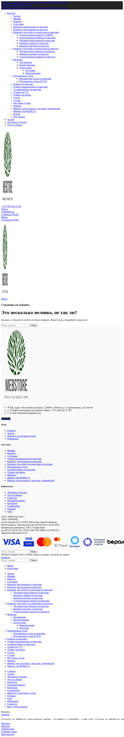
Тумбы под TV (21, 92)
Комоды (17, 21)
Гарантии (12, 498)
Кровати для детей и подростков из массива (36, 32)
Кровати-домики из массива (34, 43)
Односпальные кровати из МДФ (36, 35)
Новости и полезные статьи (21, 436)
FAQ (9, 511)
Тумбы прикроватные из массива (30, 86)
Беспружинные (27, 65)
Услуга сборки (14, 495)
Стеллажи (18, 24)
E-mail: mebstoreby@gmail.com (16, 5)
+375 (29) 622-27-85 (11, 206)
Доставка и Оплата (17, 492)
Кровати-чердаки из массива (34, 46)
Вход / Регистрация (17, 706)
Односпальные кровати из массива (37, 37)
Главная (11, 430)
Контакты (12, 503)
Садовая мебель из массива (27, 89)
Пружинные (25, 62)
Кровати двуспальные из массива (30, 27)
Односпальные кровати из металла (37, 57)
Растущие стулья (21, 103)
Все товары (19, 116)
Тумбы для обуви (22, 95)
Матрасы (18, 59)
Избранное (12, 438)
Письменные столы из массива (35, 78)
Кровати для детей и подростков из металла (36, 48)
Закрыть (5, 557)
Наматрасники (33, 73)
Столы (16, 97)
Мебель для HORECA (24, 111)
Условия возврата (16, 500)
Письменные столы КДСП (33, 81)
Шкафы (17, 18)
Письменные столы (23, 76)
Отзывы (11, 508)
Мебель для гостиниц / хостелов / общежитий (36, 108)
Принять (5, 723)
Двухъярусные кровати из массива (37, 40)
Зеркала (17, 106)
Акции (16, 16)
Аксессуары (25, 67)
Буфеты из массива (23, 84)
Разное (16, 114)
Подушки (30, 70)
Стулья (16, 100)
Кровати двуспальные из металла (30, 29)
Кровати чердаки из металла (34, 54)
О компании (13, 506)
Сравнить (12, 704)
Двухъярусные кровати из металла (37, 51)
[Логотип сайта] (7, 203)
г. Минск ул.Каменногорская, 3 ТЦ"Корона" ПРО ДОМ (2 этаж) (34, 2)
